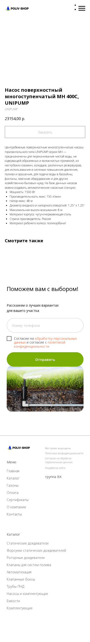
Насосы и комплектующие (27, 593)
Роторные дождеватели (26, 557)
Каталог (13, 478)
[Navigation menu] (81, 8)
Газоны (12, 485)
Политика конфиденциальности (64, 453)
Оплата (12, 492)
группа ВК (53, 476)
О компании (16, 507)
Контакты (14, 514)
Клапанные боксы (21, 579)
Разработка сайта (55, 468)
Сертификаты (18, 499)
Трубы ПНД (15, 586)
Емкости (13, 601)
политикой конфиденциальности (39, 344)
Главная (13, 471)
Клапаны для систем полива (29, 565)
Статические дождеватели (27, 543)
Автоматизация (19, 572)
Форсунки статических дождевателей (36, 550)
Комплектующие (20, 608)
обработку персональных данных (45, 340)
